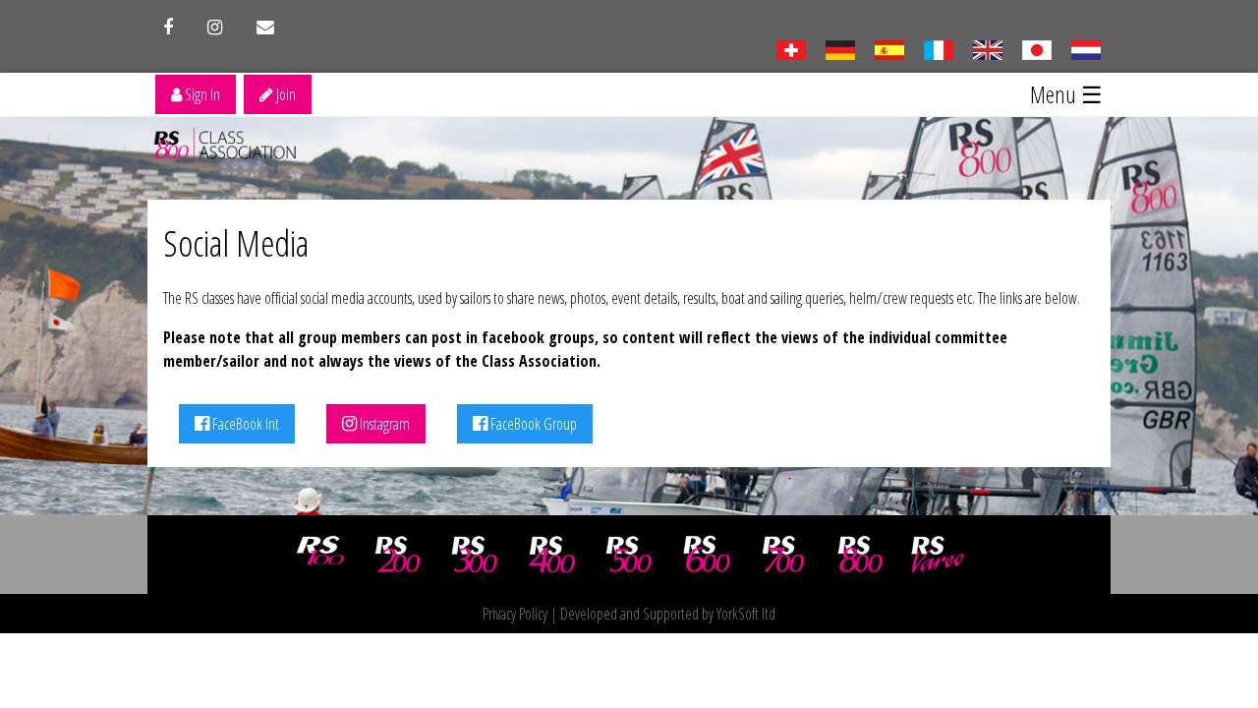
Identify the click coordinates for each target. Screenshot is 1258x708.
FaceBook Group (532, 424)
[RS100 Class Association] (320, 554)
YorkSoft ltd (745, 613)
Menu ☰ (1066, 94)
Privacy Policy (515, 613)
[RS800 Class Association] (861, 554)
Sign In (201, 94)
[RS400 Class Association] (552, 554)
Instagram (383, 424)
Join (284, 94)
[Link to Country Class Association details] (790, 48)
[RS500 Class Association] (629, 554)
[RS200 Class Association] (398, 554)
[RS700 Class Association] (783, 554)
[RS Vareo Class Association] (937, 554)
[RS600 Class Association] (706, 554)
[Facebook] (168, 27)
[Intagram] (215, 27)
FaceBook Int (244, 424)
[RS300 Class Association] (474, 554)
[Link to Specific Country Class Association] (987, 48)
